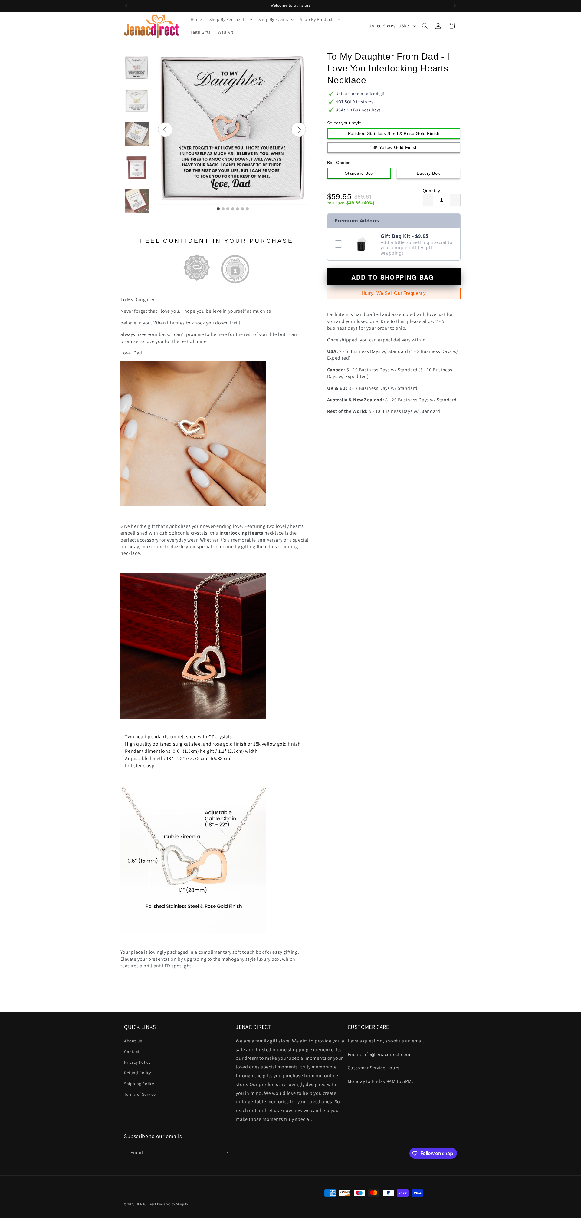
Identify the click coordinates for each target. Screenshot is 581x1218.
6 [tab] (242, 209)
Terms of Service (140, 1094)
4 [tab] (232, 209)
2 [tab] (223, 209)
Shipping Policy (139, 1083)
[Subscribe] (226, 1153)
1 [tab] (218, 209)
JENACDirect (146, 1204)
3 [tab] (227, 209)
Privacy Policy (137, 1062)
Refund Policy (137, 1072)
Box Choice (339, 162)
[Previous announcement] (126, 6)
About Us (133, 1040)
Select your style (344, 122)
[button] (230, 19)
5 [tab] (237, 209)
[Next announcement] (454, 6)
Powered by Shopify (172, 1204)
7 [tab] (247, 209)
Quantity (431, 190)
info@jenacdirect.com (386, 1054)
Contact (132, 1051)
